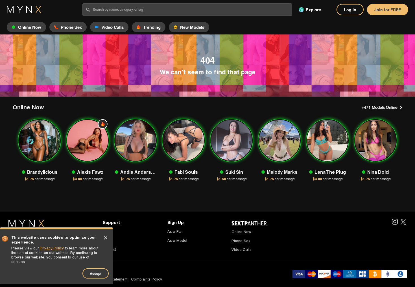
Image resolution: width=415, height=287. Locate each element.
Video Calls (241, 249)
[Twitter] (403, 222)
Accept (95, 273)
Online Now (241, 232)
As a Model (177, 240)
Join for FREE (387, 9)
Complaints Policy (146, 279)
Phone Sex (240, 241)
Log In (350, 9)
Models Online (379, 107)
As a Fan (175, 231)
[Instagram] (394, 222)
